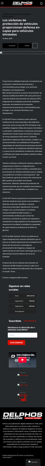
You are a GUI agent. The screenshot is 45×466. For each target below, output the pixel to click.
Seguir (31, 301)
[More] (35, 45)
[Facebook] (10, 462)
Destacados (7, 16)
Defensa (6, 14)
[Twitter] (22, 462)
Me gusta (30, 296)
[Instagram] (16, 462)
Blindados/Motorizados (20, 14)
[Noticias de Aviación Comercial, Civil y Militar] (22, 3)
